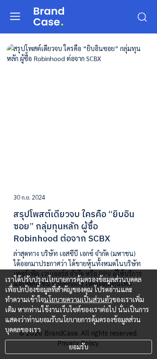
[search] (142, 16)
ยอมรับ (78, 346)
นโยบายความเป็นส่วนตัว (78, 299)
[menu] (15, 16)
